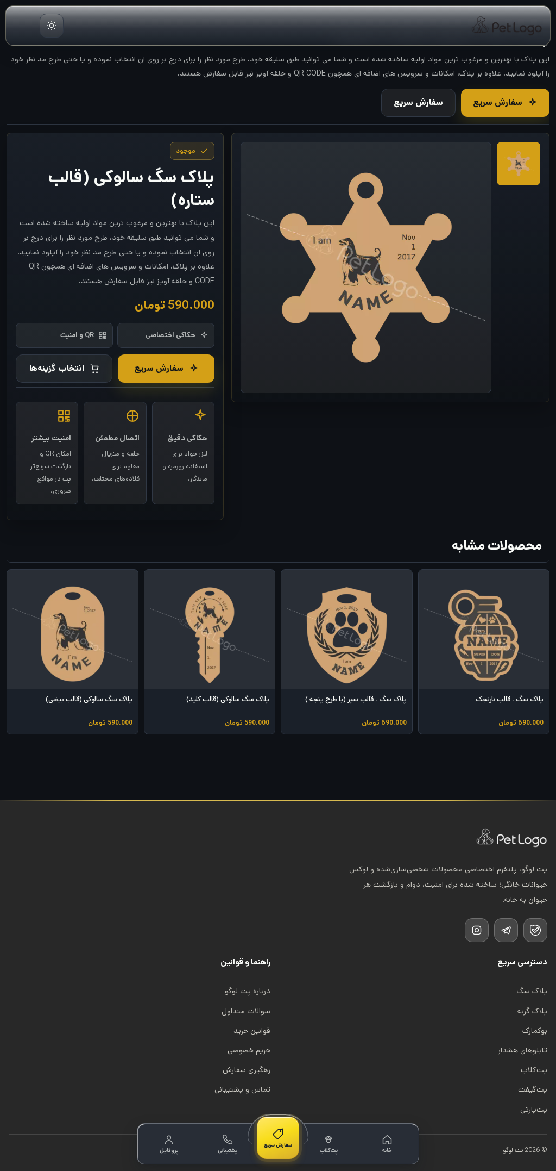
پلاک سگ (531, 991)
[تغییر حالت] (52, 26)
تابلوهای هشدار (522, 1050)
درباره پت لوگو (247, 991)
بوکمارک (534, 1030)
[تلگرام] (506, 930)
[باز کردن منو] (23, 26)
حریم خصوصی (249, 1050)
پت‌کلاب (534, 1069)
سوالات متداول (246, 1011)
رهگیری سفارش (246, 1069)
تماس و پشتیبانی (242, 1089)
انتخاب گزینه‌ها (56, 368)
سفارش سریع (497, 102)
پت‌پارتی (533, 1109)
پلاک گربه (532, 1011)
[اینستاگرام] (477, 930)
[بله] (535, 930)
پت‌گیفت (532, 1089)
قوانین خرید (251, 1030)
